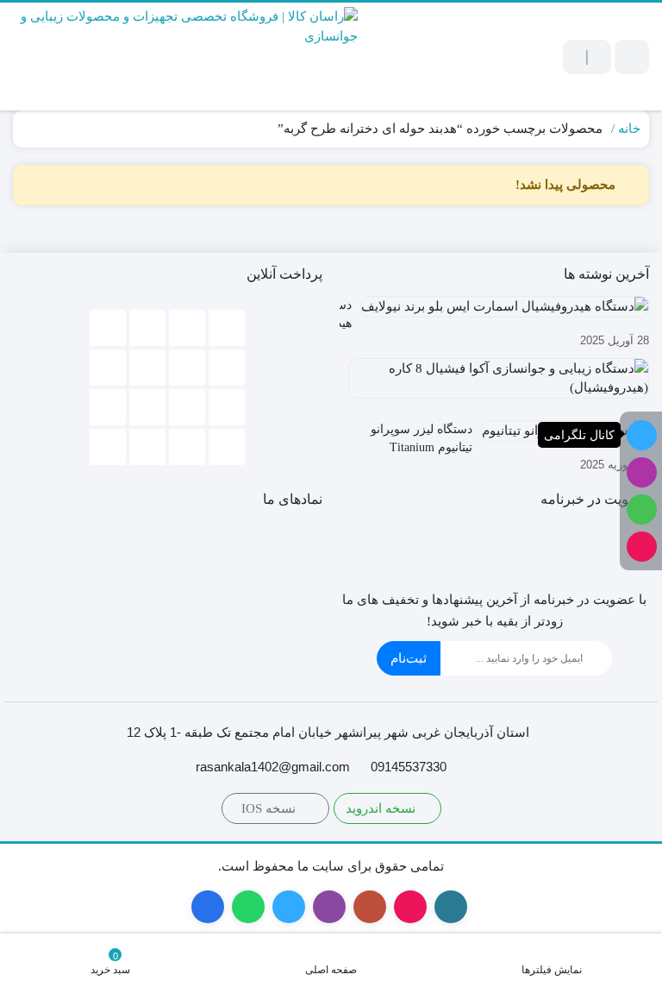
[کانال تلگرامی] (642, 435)
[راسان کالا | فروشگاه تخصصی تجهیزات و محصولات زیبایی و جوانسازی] (185, 56)
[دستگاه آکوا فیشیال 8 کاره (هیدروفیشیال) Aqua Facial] (494, 385)
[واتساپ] (642, 509)
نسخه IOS (270, 808)
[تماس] (642, 546)
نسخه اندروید (382, 808)
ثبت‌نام (408, 658)
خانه (629, 128)
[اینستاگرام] (642, 472)
